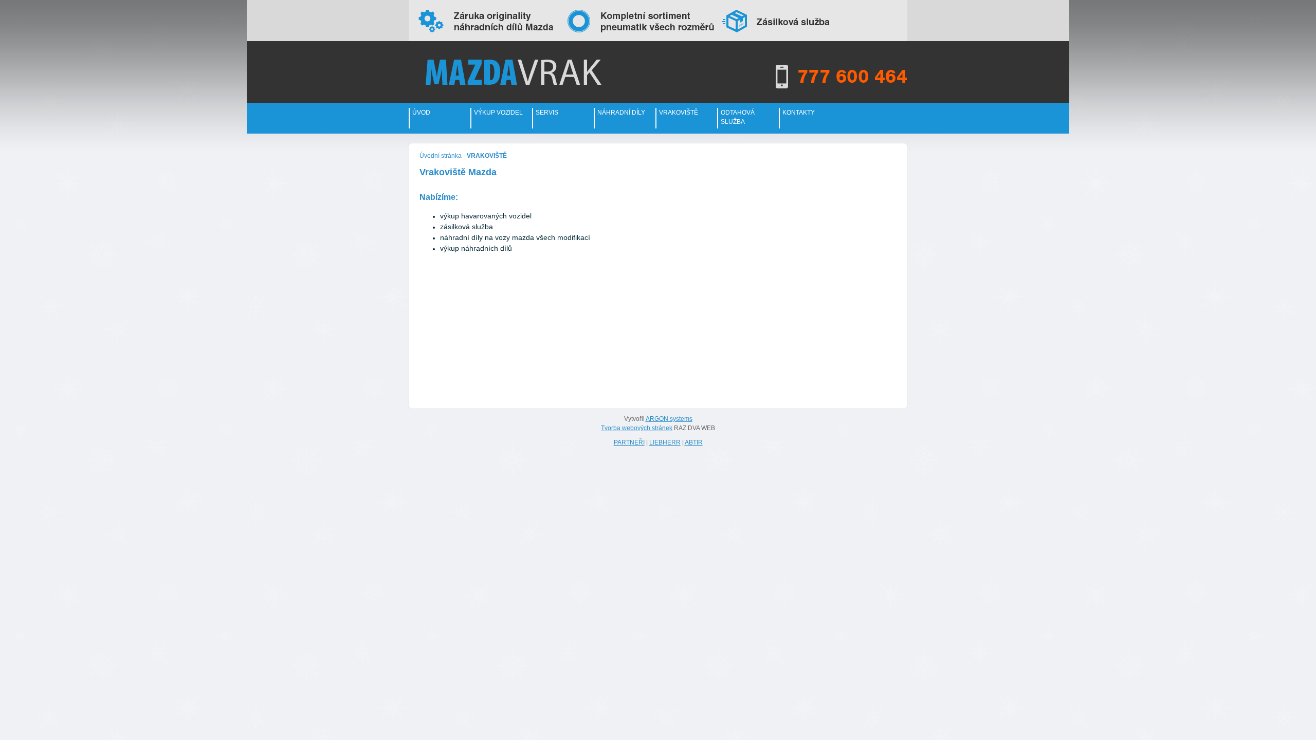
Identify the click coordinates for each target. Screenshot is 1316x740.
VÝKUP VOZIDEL (498, 112)
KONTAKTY (798, 112)
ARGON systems (669, 418)
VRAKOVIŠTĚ (678, 112)
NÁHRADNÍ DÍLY (621, 112)
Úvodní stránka (440, 155)
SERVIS (547, 112)
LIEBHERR (665, 442)
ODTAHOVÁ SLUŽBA (738, 117)
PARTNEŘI (629, 442)
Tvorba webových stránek (636, 428)
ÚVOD (421, 112)
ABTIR (694, 442)
